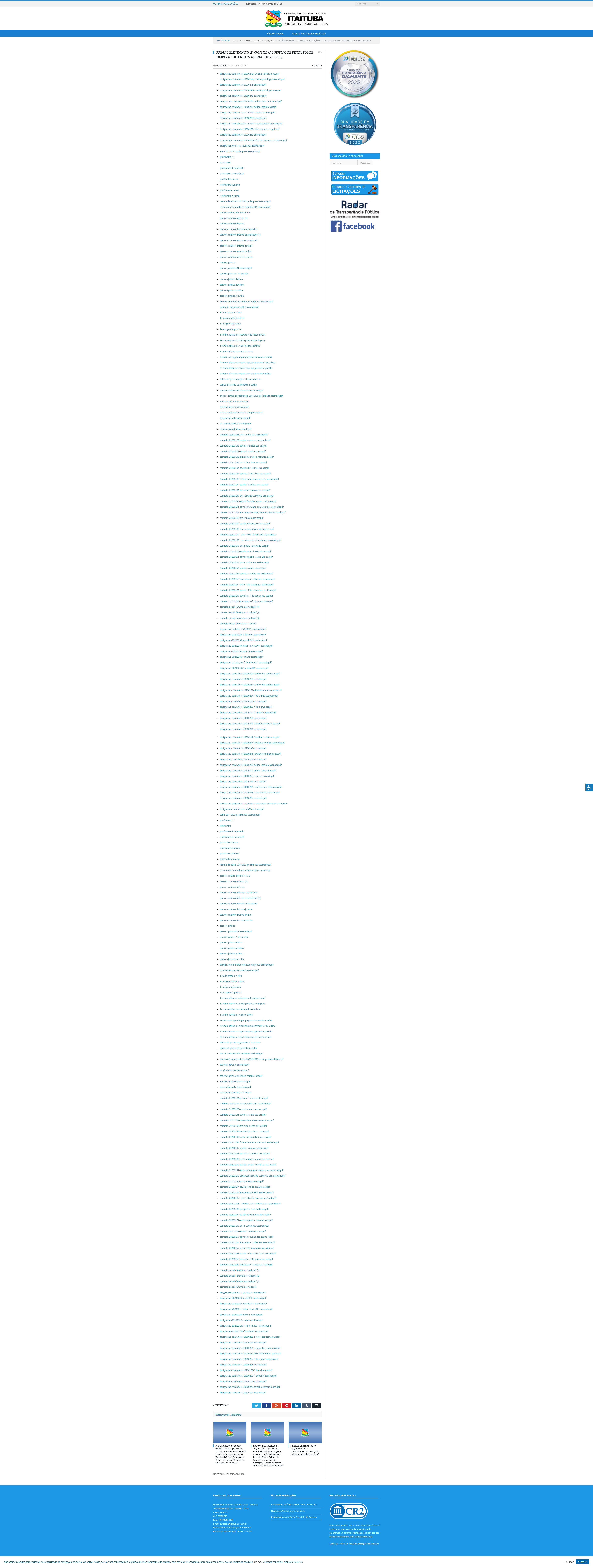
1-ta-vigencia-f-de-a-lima (232, 318)
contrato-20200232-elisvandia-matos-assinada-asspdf (247, 456)
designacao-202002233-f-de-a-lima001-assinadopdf (245, 662)
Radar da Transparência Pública (364, 1543)
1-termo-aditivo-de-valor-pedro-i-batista (240, 345)
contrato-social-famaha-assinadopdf (238, 623)
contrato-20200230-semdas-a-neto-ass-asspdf (243, 445)
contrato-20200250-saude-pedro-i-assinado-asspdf (245, 551)
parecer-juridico (227, 262)
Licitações (317, 65)
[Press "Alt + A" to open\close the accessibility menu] (589, 787)
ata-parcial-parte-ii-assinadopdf (235, 423)
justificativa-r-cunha (229, 195)
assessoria (350, 1529)
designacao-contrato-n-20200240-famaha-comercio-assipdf (250, 723)
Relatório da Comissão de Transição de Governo (270, 3)
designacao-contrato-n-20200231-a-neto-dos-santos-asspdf (250, 684)
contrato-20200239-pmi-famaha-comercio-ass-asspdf (247, 495)
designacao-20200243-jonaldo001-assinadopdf (243, 640)
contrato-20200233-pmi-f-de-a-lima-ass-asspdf (243, 462)
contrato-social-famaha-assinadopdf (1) (240, 606)
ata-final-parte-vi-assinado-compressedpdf (241, 412)
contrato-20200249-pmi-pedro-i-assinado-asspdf (244, 545)
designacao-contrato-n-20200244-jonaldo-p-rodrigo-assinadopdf (252, 79)
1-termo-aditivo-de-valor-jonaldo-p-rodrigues (242, 340)
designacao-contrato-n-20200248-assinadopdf (243, 95)
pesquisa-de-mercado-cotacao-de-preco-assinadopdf (246, 301)
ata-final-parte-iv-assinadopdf (234, 401)
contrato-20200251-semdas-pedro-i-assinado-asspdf (246, 556)
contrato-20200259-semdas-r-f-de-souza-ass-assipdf (246, 595)
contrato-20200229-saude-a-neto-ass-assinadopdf (245, 440)
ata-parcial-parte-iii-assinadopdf (235, 429)
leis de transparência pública (343, 1536)
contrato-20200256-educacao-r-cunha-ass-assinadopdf (247, 579)
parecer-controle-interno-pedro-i (236, 251)
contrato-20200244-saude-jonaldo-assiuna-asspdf (245, 523)
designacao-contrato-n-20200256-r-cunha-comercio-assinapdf (251, 123)
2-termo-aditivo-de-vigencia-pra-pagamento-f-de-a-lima (247, 362)
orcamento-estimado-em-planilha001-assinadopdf (245, 206)
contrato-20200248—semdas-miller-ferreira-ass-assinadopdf (250, 540)
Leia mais (258, 1561)
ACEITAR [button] (582, 1561)
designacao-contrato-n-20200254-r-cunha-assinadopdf (247, 112)
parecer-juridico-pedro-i (231, 290)
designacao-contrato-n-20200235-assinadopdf (243, 701)
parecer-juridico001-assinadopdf (236, 268)
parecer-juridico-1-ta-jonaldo (234, 273)
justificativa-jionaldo (230, 184)
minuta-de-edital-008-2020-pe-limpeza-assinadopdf (245, 201)
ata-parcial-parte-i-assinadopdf (235, 418)
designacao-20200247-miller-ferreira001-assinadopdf (246, 645)
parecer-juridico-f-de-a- (231, 279)
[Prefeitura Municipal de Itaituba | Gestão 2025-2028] (296, 18)
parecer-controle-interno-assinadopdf (238, 240)
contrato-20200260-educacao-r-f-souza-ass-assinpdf (246, 601)
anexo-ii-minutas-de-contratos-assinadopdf (241, 390)
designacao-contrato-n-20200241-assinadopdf (243, 729)
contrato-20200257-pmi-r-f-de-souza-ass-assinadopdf (247, 584)
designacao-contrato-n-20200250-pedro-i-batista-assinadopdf (251, 101)
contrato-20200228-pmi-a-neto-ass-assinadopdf (244, 434)
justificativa (225, 162)
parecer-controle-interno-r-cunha (236, 256)
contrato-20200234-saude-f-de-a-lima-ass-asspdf (244, 467)
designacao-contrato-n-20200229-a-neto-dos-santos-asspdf (250, 673)
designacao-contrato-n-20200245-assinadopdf (243, 84)
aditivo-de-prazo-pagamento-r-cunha (238, 384)
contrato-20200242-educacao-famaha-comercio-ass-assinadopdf (252, 512)
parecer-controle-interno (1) (234, 218)
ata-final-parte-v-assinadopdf (234, 406)
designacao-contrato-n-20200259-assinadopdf (243, 134)
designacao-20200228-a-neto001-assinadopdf (243, 634)
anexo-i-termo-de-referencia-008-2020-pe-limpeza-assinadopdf (251, 395)
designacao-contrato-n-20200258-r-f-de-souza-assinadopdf (249, 129)
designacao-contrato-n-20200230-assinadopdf (243, 679)
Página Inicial (275, 33)
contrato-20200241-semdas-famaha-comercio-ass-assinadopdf (252, 506)
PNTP (342, 1543)
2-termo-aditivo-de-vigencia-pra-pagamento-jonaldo (246, 368)
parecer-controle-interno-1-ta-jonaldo (238, 229)
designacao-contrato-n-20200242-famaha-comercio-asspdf (249, 73)
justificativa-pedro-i (229, 190)
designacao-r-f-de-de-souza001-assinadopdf (242, 145)
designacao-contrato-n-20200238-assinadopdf (243, 717)
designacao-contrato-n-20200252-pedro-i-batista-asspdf (248, 106)
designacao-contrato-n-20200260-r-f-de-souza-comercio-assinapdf (253, 140)
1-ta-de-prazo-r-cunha (231, 312)
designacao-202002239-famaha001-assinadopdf (244, 667)
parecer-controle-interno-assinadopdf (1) (240, 234)
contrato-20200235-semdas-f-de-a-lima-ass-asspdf (245, 473)
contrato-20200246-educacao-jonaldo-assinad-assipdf (247, 529)
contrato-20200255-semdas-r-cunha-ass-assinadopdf (246, 573)
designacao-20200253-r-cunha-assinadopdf (241, 656)
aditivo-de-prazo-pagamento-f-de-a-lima (240, 379)
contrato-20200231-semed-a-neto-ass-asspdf (243, 451)
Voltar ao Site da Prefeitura (309, 33)
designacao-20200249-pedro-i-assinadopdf (241, 651)
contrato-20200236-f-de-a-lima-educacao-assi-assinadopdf (249, 479)
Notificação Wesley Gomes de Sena (288, 1510)
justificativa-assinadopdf (232, 173)
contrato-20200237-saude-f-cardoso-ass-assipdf (244, 484)
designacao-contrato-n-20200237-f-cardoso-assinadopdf (248, 712)
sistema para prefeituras (367, 1525)
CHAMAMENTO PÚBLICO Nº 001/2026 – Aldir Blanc (293, 1504)
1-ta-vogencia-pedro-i (230, 329)
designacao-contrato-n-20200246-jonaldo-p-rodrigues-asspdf (250, 90)
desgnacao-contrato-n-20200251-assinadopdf (243, 629)
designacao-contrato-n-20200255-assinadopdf (243, 118)
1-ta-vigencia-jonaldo (230, 323)
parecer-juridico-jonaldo (232, 284)
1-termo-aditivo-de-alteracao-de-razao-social (242, 334)
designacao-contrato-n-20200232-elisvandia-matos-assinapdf (250, 690)
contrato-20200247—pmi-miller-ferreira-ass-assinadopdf (248, 534)
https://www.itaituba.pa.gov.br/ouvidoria (232, 1527)
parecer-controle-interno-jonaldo (236, 245)
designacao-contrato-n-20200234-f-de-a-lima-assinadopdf (249, 695)
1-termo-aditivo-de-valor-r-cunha (236, 351)
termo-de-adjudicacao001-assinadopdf (239, 306)
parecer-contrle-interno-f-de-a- (235, 212)
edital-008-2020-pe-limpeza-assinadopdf (240, 151)
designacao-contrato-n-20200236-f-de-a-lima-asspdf (246, 706)
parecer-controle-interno (232, 223)
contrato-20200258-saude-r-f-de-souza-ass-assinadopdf (248, 590)
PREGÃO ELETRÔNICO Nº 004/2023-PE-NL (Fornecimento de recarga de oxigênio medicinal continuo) (305, 1450)
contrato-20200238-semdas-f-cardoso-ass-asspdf (245, 490)
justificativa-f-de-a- (229, 179)
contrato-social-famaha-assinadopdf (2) (240, 612)
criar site (348, 1525)
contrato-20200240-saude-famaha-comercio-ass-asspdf (248, 501)
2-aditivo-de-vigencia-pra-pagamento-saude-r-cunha (246, 356)
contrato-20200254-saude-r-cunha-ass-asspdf (243, 567)
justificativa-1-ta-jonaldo (232, 168)
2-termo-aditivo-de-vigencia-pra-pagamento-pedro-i (246, 373)
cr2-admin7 (222, 65)
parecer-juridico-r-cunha (232, 295)
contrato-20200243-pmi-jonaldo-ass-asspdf (241, 517)
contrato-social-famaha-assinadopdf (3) (240, 617)
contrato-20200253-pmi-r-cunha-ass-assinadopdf (244, 562)
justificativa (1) (227, 156)
